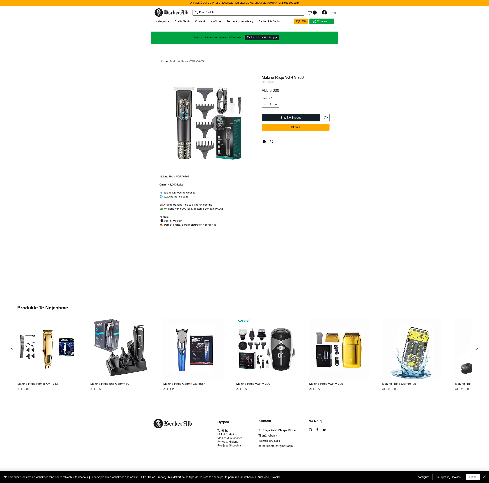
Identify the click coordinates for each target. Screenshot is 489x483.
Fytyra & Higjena (227, 441)
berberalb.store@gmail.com (275, 445)
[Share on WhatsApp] (271, 141)
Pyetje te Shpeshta (229, 445)
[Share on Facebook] (264, 141)
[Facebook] (317, 429)
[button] (313, 13)
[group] (244, 354)
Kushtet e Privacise (269, 477)
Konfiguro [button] (423, 477)
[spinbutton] (270, 104)
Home (163, 61)
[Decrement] (264, 104)
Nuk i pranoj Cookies (448, 477)
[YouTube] (324, 429)
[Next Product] (477, 348)
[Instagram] (310, 429)
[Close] (484, 477)
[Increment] (276, 104)
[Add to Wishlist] (326, 118)
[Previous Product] (12, 348)
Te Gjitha (222, 430)
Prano (473, 477)
